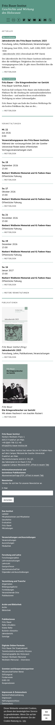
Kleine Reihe (7, 627)
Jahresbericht (7, 633)
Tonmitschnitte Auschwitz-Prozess (17, 651)
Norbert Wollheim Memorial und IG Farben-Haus (26, 172)
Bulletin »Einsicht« (10, 630)
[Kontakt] (45, 20)
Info (24, 721)
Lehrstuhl (6, 563)
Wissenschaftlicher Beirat (13, 671)
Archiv (4, 607)
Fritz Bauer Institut (18, 9)
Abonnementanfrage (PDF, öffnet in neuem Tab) (22, 475)
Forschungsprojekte (10, 557)
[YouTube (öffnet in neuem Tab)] (35, 20)
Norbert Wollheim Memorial (14, 657)
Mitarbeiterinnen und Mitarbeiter (16, 516)
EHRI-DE (6, 680)
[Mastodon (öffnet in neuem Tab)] (24, 20)
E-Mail (5, 488)
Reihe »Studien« (8, 625)
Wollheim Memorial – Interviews (16, 659)
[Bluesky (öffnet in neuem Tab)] (29, 20)
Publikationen (8, 595)
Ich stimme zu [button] (46, 715)
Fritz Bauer (7, 525)
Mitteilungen (7, 528)
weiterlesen (10, 72)
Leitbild (5, 514)
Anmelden (8, 500)
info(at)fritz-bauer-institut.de (14, 445)
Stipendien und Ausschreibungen (15, 572)
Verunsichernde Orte (10, 592)
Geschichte (6, 519)
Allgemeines (7, 584)
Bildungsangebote (9, 586)
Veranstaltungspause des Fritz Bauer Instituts (25, 140)
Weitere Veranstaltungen (16, 293)
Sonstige (5, 636)
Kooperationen (8, 683)
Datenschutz (7, 703)
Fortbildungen (8, 589)
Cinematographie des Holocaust (15, 654)
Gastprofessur (8, 566)
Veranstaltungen (9, 540)
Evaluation (6, 522)
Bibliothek (6, 610)
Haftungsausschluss (10, 700)
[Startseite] (40, 20)
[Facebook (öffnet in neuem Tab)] (19, 20)
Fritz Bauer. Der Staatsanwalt (15, 648)
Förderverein (7, 677)
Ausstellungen (8, 543)
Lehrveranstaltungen (11, 560)
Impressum (6, 697)
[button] (8, 20)
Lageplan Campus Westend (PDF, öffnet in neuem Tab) (25, 464)
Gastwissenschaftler (11, 569)
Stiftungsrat (7, 674)
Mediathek (6, 546)
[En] (14, 20)
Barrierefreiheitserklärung (13, 695)
